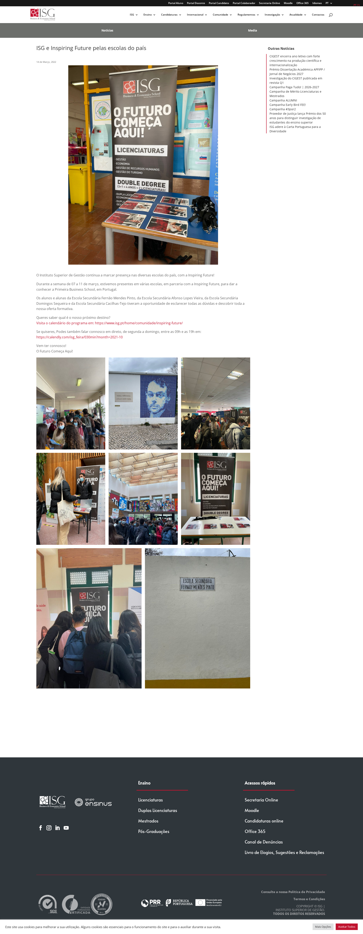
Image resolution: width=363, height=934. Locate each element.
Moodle (288, 3)
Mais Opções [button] (323, 927)
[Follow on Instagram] (49, 828)
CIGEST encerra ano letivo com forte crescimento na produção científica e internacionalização (295, 60)
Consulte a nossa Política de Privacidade (293, 892)
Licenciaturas (150, 800)
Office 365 (302, 3)
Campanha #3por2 (283, 109)
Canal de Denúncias (264, 842)
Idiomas (317, 3)
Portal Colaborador (244, 3)
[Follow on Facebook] (41, 828)
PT (327, 3)
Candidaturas (169, 14)
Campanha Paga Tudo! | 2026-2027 (294, 87)
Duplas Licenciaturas (157, 810)
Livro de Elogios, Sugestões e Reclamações (284, 852)
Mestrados (148, 821)
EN (358, 5)
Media (252, 30)
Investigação (272, 14)
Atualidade (295, 14)
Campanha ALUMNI (283, 100)
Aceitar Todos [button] (346, 927)
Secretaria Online (269, 3)
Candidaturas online (264, 821)
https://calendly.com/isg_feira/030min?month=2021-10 (79, 337)
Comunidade (220, 14)
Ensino (147, 14)
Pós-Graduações (153, 831)
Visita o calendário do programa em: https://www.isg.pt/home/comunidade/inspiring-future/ (109, 323)
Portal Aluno (175, 3)
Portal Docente (196, 3)
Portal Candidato (219, 3)
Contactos (318, 14)
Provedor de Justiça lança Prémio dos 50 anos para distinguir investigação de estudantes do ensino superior (298, 118)
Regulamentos (246, 14)
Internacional (195, 14)
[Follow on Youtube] (66, 828)
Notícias (107, 30)
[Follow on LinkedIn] (57, 828)
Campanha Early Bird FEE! (288, 105)
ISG (132, 14)
